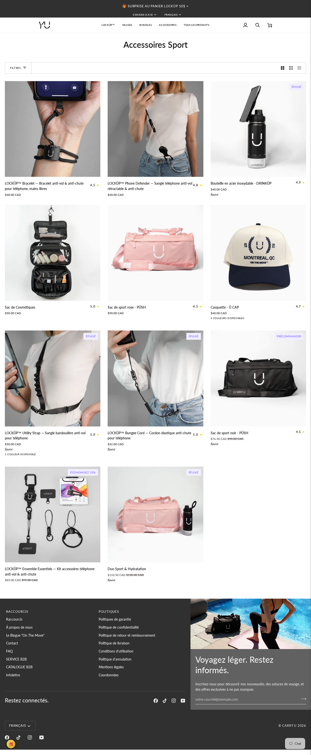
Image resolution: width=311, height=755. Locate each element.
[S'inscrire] (302, 699)
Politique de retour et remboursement (127, 635)
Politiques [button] (109, 611)
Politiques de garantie (115, 619)
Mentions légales (111, 667)
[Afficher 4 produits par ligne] (300, 68)
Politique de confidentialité (119, 627)
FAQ (9, 651)
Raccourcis (14, 619)
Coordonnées (109, 675)
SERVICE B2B (16, 659)
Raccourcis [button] (17, 611)
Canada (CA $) (143, 14)
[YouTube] (183, 700)
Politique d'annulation (115, 659)
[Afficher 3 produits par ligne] (291, 68)
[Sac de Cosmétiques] (52, 253)
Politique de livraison (114, 643)
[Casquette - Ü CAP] (258, 253)
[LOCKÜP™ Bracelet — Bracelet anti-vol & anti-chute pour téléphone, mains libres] (52, 129)
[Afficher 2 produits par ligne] (282, 68)
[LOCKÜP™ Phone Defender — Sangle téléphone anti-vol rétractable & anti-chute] (155, 129)
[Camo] (221, 319)
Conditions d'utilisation (116, 651)
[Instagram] (174, 700)
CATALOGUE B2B (19, 667)
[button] (127, 25)
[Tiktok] (165, 700)
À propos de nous (19, 627)
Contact (12, 643)
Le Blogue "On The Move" (25, 635)
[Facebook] (156, 700)
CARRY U (289, 725)
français (171, 14)
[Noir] (245, 319)
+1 (251, 319)
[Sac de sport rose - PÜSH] (155, 253)
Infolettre (13, 675)
